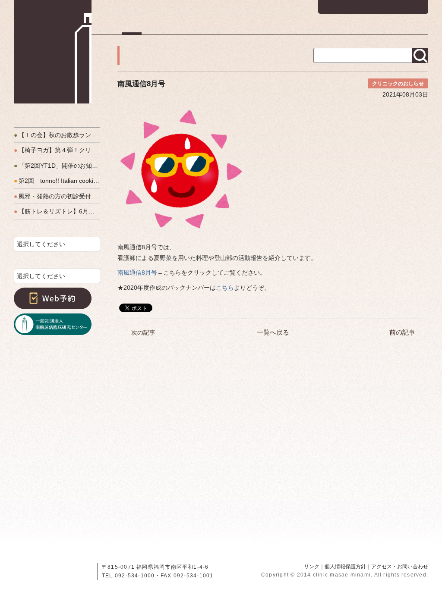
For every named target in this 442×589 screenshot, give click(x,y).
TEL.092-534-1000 (128, 576)
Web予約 (53, 298)
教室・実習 (329, 28)
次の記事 (143, 332)
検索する (420, 55)
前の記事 (402, 332)
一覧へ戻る (273, 332)
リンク (311, 567)
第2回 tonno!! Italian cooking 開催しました (57, 180)
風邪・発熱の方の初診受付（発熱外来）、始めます (57, 196)
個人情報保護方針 (345, 567)
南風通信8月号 (137, 272)
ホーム (132, 28)
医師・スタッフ (274, 28)
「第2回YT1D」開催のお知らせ (57, 165)
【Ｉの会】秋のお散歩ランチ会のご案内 (57, 135)
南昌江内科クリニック (53, 51)
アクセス (415, 28)
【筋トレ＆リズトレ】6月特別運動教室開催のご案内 (57, 211)
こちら (225, 287)
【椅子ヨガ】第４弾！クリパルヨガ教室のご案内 (57, 150)
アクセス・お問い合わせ (399, 567)
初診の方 (174, 28)
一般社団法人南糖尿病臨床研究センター (53, 324)
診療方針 (220, 28)
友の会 (374, 28)
